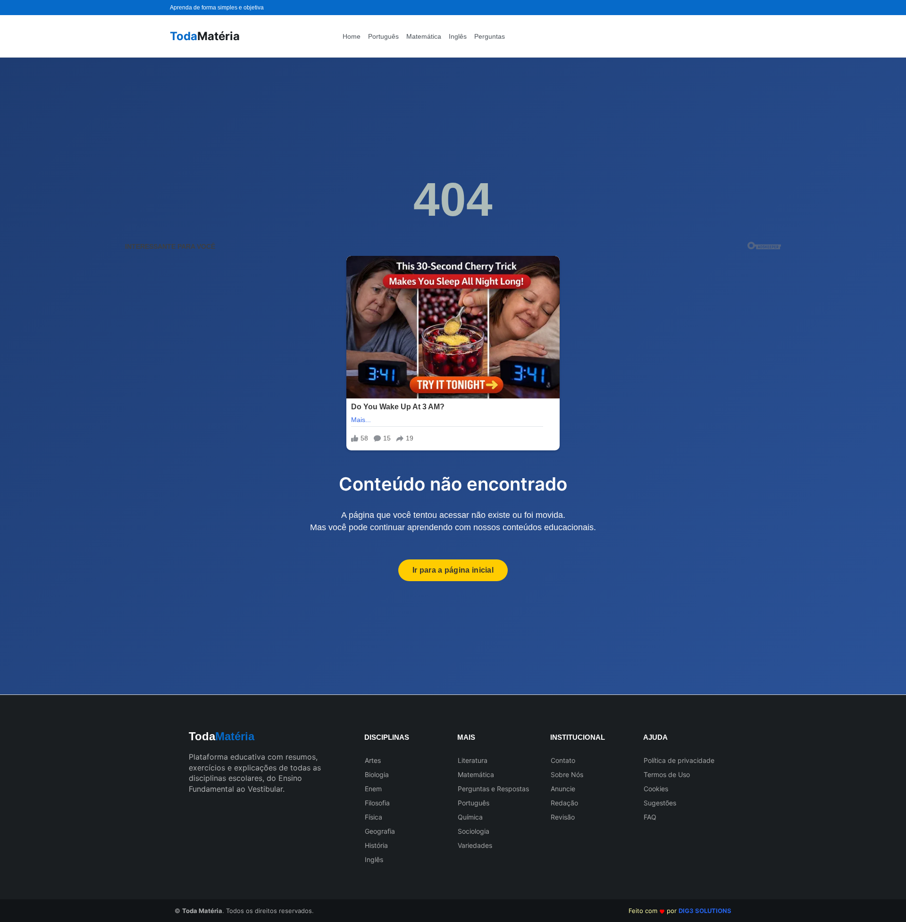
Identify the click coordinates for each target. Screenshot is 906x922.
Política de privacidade (679, 760)
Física (373, 817)
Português (383, 36)
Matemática (423, 36)
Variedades (475, 845)
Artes (373, 760)
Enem (373, 789)
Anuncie (563, 789)
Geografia (380, 831)
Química (470, 817)
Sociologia (473, 831)
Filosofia (377, 803)
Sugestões (660, 803)
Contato (563, 760)
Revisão (563, 817)
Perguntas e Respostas (493, 789)
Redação (564, 803)
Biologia (377, 774)
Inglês (458, 36)
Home (352, 36)
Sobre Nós (567, 774)
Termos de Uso (667, 774)
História (376, 845)
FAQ (650, 817)
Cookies (656, 789)
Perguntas (489, 36)
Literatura (472, 760)
